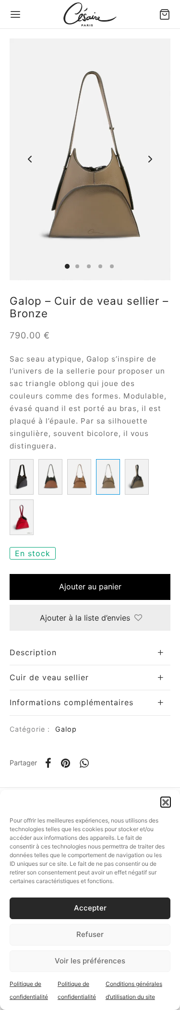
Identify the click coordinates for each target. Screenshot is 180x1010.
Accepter (90, 907)
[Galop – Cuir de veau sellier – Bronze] (108, 477)
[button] (165, 802)
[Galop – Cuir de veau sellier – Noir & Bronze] (137, 477)
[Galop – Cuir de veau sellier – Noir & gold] (50, 477)
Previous (29, 159)
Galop (66, 729)
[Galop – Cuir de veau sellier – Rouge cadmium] (22, 517)
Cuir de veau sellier (49, 677)
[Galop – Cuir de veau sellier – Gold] (79, 477)
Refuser (90, 934)
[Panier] (164, 14)
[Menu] (15, 14)
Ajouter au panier (90, 586)
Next (150, 159)
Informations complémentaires (71, 702)
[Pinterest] (65, 763)
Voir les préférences (90, 960)
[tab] (90, 652)
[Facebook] (48, 763)
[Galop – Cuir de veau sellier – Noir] (22, 477)
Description (33, 652)
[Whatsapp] (84, 763)
